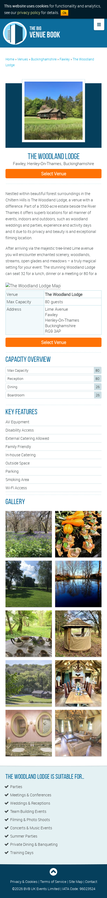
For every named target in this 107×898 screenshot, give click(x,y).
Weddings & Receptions (30, 803)
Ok (64, 12)
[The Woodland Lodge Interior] (78, 683)
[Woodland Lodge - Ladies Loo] (28, 733)
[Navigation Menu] (99, 24)
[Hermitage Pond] (78, 584)
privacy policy (28, 12)
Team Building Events (28, 811)
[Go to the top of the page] (53, 875)
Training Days (21, 852)
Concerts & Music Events (31, 827)
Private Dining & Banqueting (34, 844)
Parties (16, 786)
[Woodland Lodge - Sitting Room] (78, 733)
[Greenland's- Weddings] (28, 584)
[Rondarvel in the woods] (28, 633)
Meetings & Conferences (30, 795)
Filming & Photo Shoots (30, 819)
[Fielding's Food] (78, 534)
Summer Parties (23, 836)
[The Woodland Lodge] (53, 110)
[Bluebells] (28, 534)
